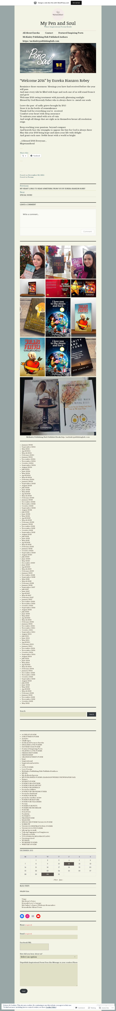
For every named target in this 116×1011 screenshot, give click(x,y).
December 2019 (28, 563)
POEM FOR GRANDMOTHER (34, 792)
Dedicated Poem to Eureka (33, 743)
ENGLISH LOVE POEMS (32, 745)
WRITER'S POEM (29, 844)
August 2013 (27, 681)
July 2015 (25, 636)
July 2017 (25, 589)
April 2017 (26, 593)
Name (26, 925)
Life (23, 765)
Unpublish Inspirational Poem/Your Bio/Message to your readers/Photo (48, 962)
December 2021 (28, 526)
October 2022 (27, 506)
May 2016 (26, 616)
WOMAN (25, 840)
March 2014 (26, 667)
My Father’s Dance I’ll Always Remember (38, 905)
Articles (25, 739)
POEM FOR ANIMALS (31, 787)
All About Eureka (31, 33)
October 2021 (27, 530)
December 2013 (28, 673)
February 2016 (28, 622)
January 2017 (27, 599)
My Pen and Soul (58, 23)
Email (26, 934)
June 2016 (26, 614)
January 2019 (27, 573)
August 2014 (27, 656)
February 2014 (28, 669)
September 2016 (28, 608)
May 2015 (25, 640)
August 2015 (27, 634)
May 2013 (25, 687)
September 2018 (28, 577)
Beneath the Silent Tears (32, 907)
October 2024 (27, 463)
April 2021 (26, 543)
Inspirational (27, 761)
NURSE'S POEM (28, 781)
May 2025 (26, 449)
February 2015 (28, 644)
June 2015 (26, 638)
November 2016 (28, 604)
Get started (76, 3)
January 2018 (27, 585)
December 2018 (28, 575)
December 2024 (28, 459)
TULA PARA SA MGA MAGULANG (36, 836)
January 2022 (27, 524)
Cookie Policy (51, 1007)
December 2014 (28, 648)
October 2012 (27, 701)
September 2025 (29, 447)
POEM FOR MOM (29, 796)
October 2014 (27, 652)
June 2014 (26, 661)
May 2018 (25, 579)
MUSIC (25, 773)
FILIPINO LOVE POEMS (32, 751)
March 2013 (26, 691)
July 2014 (25, 658)
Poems (31, 177)
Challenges (26, 741)
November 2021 (28, 528)
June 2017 (26, 591)
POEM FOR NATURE (30, 800)
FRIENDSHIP (27, 755)
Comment (87, 231)
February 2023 (28, 498)
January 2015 (27, 646)
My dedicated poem (30, 775)
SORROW (26, 824)
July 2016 (25, 612)
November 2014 (28, 650)
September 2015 (28, 632)
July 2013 (25, 683)
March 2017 (26, 595)
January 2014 (27, 671)
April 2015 (26, 642)
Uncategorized (28, 838)
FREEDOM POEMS (30, 753)
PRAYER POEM (28, 818)
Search (22, 711)
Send (23, 991)
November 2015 (28, 628)
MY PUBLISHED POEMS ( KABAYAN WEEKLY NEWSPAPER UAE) (49, 777)
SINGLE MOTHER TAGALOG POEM (37, 822)
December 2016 (28, 602)
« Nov (55, 880)
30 (48, 874)
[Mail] (33, 916)
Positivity (25, 814)
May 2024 (26, 473)
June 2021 (26, 538)
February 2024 (28, 479)
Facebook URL (25, 943)
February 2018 (28, 583)
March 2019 (26, 569)
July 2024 (25, 469)
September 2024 (29, 465)
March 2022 (27, 520)
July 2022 (25, 512)
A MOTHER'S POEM (30, 737)
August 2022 (27, 510)
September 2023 (29, 484)
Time (24, 899)
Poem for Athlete (29, 789)
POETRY (25, 810)
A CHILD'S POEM (29, 735)
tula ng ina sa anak (29, 830)
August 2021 (27, 534)
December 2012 (28, 697)
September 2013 (28, 679)
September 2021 (28, 532)
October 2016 (27, 606)
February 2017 (28, 597)
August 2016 (27, 610)
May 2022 (26, 516)
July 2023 (25, 488)
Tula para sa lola (28, 834)
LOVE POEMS (27, 767)
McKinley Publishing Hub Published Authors (45, 37)
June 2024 (26, 471)
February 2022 (28, 522)
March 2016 (26, 620)
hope (24, 759)
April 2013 (26, 689)
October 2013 (27, 677)
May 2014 (26, 663)
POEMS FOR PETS (29, 806)
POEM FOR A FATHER (31, 783)
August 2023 (27, 486)
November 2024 (29, 461)
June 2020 (26, 559)
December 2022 (28, 502)
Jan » (61, 880)
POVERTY (26, 816)
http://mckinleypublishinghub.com (75, 437)
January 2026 (27, 445)
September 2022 (29, 508)
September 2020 (29, 553)
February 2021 (28, 547)
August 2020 (27, 555)
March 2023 (27, 496)
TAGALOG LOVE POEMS (32, 828)
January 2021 (27, 549)
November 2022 (28, 504)
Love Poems (27, 769)
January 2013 (27, 695)
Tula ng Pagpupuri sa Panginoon (35, 832)
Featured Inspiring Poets (70, 33)
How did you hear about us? (31, 954)
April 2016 (26, 618)
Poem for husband (29, 794)
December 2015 (28, 626)
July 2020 (25, 557)
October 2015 (27, 630)
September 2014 (28, 654)
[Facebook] (22, 916)
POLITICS (26, 812)
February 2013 (28, 693)
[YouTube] (38, 916)
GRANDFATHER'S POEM (32, 757)
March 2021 (26, 545)
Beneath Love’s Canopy (31, 903)
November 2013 (28, 675)
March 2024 (27, 477)
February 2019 (28, 571)
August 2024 (27, 467)
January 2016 (27, 624)
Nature (25, 779)
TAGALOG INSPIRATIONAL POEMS (37, 826)
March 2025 (27, 453)
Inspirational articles (30, 763)
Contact (49, 33)
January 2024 (27, 481)
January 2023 (27, 500)
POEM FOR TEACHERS (31, 802)
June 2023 (26, 490)
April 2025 (26, 451)
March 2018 (26, 581)
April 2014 (26, 665)
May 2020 (26, 561)
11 (69, 864)
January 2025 (27, 457)
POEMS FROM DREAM (31, 808)
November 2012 (28, 699)
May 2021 (25, 540)
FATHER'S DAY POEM (31, 747)
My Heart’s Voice (29, 901)
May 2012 (25, 703)
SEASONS (26, 820)
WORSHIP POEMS (29, 842)
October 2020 (27, 551)
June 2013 (26, 685)
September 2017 (28, 587)
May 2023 (26, 492)
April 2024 (26, 475)
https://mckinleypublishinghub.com (41, 41)
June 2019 (26, 565)
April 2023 (26, 494)
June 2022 (26, 514)
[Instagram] (27, 916)
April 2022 (26, 518)
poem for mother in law (31, 798)
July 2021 (25, 536)
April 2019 (26, 567)
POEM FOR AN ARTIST (31, 785)
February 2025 (28, 455)
